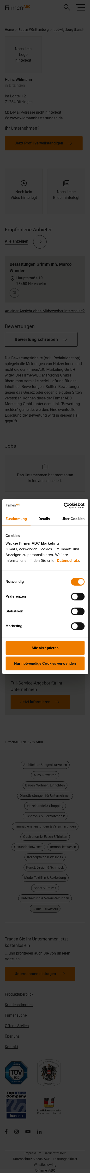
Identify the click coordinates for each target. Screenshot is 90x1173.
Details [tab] (44, 519)
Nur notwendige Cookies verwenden (45, 663)
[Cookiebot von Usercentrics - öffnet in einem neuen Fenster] (64, 505)
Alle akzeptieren (45, 648)
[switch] (77, 596)
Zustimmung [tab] (16, 519)
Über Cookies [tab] (72, 519)
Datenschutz (68, 560)
